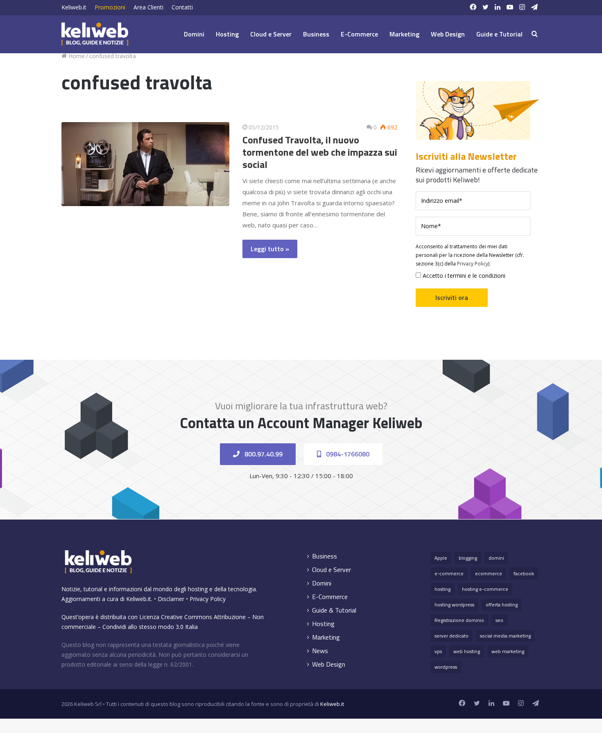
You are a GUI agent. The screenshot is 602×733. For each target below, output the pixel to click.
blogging (468, 558)
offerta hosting (502, 604)
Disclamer (171, 599)
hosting (442, 589)
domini (496, 558)
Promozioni (110, 7)
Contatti (182, 7)
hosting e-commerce (485, 589)
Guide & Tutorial (334, 610)
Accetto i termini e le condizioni (463, 275)
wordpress (446, 667)
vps (438, 651)
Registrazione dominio (459, 620)
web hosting (466, 651)
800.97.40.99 (263, 454)
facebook (524, 573)
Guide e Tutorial (499, 34)
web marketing (507, 651)
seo (499, 620)
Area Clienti (148, 7)
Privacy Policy (472, 263)
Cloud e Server (271, 34)
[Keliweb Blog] (94, 34)
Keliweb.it (73, 7)
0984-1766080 (346, 454)
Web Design (448, 34)
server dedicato (451, 636)
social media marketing (505, 636)
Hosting (227, 34)
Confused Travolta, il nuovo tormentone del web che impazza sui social (319, 152)
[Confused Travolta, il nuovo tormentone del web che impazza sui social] (145, 164)
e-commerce (449, 573)
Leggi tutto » (270, 249)
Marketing (404, 34)
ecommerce (488, 573)
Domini (194, 34)
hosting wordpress (454, 604)
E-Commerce (359, 34)
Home (76, 56)
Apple (441, 558)
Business (316, 34)
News (320, 651)
